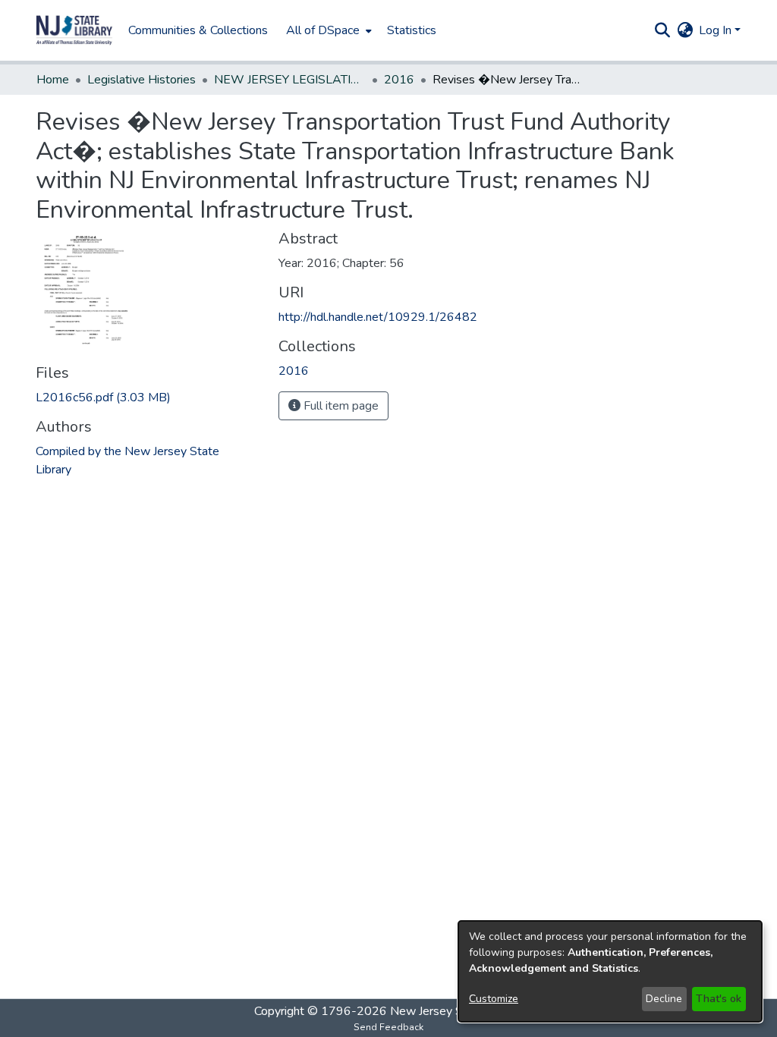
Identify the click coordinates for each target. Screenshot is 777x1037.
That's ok (718, 998)
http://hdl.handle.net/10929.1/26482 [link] (377, 317)
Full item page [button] (339, 406)
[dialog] (610, 971)
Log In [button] (717, 30)
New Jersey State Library (457, 1011)
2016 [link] (399, 79)
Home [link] (52, 79)
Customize (493, 998)
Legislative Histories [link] (141, 79)
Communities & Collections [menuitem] (198, 30)
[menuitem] (327, 30)
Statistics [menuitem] (411, 30)
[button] (74, 30)
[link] (103, 397)
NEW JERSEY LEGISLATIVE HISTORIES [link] (290, 79)
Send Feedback (388, 1027)
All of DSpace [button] (323, 30)
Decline (664, 998)
